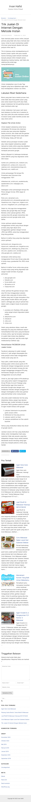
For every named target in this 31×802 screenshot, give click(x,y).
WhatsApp (5, 454)
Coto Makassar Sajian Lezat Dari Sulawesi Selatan (22, 540)
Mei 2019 (3, 744)
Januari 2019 (5, 751)
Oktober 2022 (5, 740)
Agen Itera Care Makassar (8, 709)
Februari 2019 (5, 748)
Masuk (3, 776)
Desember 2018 (5, 755)
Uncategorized (12, 18)
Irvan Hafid (15, 6)
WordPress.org (5, 787)
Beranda (3, 18)
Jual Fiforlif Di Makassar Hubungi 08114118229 (23, 504)
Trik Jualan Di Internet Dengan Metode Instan (14, 723)
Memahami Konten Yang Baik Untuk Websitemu (22, 577)
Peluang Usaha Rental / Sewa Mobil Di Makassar (14, 712)
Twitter (23, 451)
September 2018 (6, 758)
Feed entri (4, 779)
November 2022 (5, 737)
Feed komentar (5, 783)
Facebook (15, 451)
